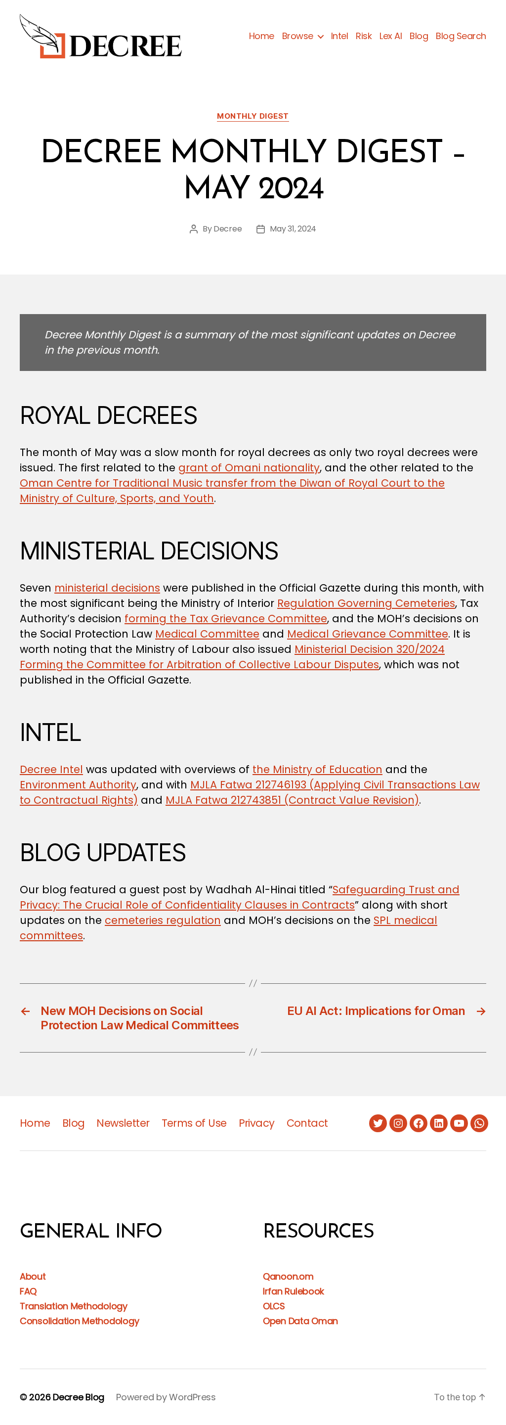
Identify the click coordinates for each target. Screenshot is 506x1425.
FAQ (28, 1291)
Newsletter (122, 1123)
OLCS (274, 1306)
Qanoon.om (288, 1276)
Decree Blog (78, 1397)
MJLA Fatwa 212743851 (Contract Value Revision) (292, 800)
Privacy (257, 1123)
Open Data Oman (300, 1321)
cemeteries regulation (163, 920)
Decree (227, 228)
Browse (297, 36)
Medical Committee (207, 634)
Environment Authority (78, 785)
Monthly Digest (253, 116)
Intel (339, 36)
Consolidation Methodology (79, 1321)
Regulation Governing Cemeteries (366, 603)
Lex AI (391, 36)
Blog (419, 36)
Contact (307, 1123)
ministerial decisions (107, 588)
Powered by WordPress (166, 1397)
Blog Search (461, 36)
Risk (364, 36)
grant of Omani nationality (249, 467)
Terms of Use (194, 1123)
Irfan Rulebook (293, 1291)
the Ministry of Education (317, 769)
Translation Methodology (73, 1306)
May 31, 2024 (293, 228)
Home (261, 36)
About (33, 1276)
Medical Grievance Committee (367, 634)
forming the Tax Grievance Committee (226, 618)
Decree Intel (51, 769)
